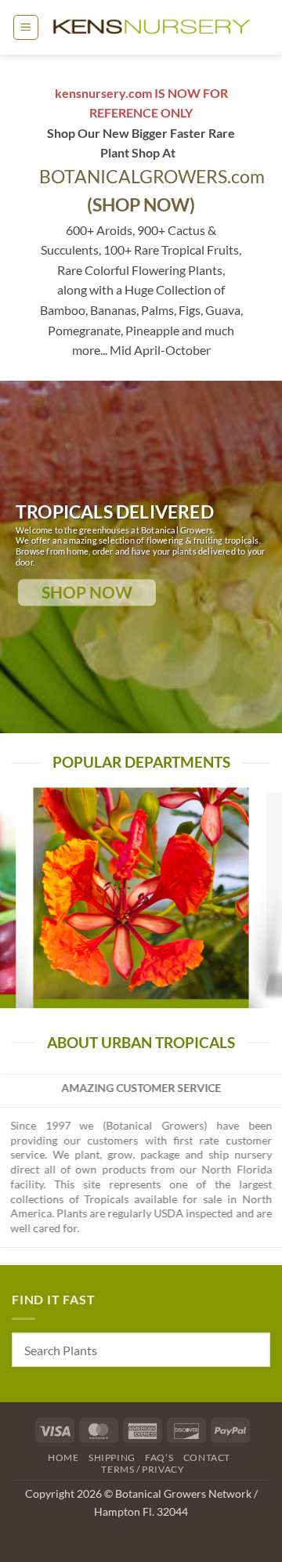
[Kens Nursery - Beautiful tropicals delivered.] (154, 28)
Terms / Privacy (142, 1469)
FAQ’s (159, 1457)
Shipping (112, 1457)
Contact (206, 1457)
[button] (25, 27)
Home (63, 1457)
